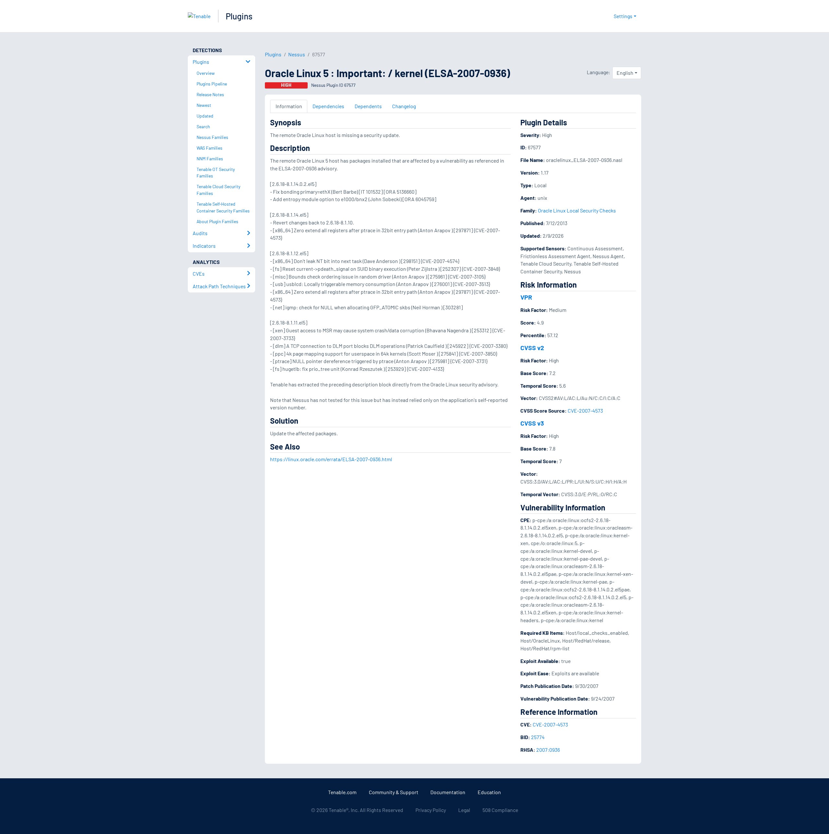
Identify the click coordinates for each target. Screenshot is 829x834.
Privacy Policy (430, 810)
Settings (623, 16)
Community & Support (393, 792)
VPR (526, 297)
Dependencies (328, 106)
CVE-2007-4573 (585, 410)
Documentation (447, 792)
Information (289, 106)
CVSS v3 (532, 423)
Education (489, 792)
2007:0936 (548, 750)
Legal (464, 810)
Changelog (404, 106)
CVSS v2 (532, 347)
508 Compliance (500, 810)
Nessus (296, 54)
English (625, 73)
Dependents (368, 106)
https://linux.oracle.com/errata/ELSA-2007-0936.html (331, 459)
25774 (538, 737)
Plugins (239, 16)
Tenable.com (342, 792)
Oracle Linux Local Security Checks (577, 210)
